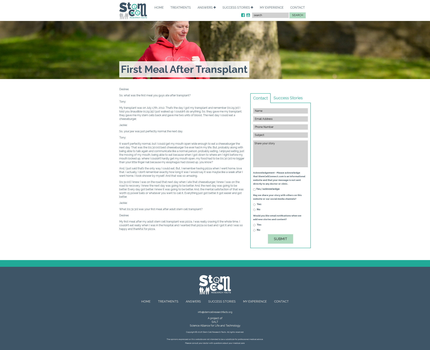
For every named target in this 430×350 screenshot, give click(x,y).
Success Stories (237, 7)
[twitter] (248, 15)
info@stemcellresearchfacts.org (215, 312)
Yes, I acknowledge (268, 189)
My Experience (272, 7)
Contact (297, 7)
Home (159, 7)
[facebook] (243, 15)
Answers (205, 7)
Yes (259, 204)
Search (297, 15)
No (258, 209)
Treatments (180, 7)
